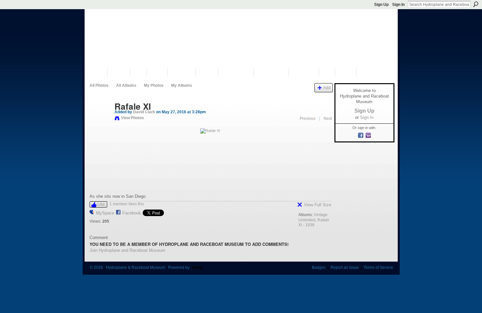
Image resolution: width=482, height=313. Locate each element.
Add (327, 87)
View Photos (132, 118)
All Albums (126, 85)
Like (101, 204)
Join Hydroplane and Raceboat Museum (127, 250)
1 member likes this (127, 204)
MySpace (105, 213)
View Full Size (317, 204)
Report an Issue (345, 267)
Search (475, 4)
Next (328, 118)
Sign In (398, 4)
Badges (319, 267)
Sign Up (381, 4)
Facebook (131, 213)
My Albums (181, 85)
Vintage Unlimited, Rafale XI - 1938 (313, 219)
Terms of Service (378, 267)
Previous (307, 118)
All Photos (99, 85)
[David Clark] (100, 120)
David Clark (144, 112)
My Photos (154, 85)
